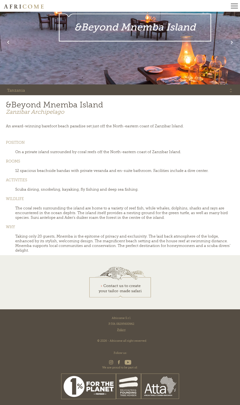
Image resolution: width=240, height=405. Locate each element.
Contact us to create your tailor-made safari (120, 288)
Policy (121, 329)
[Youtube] (127, 363)
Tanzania (16, 90)
